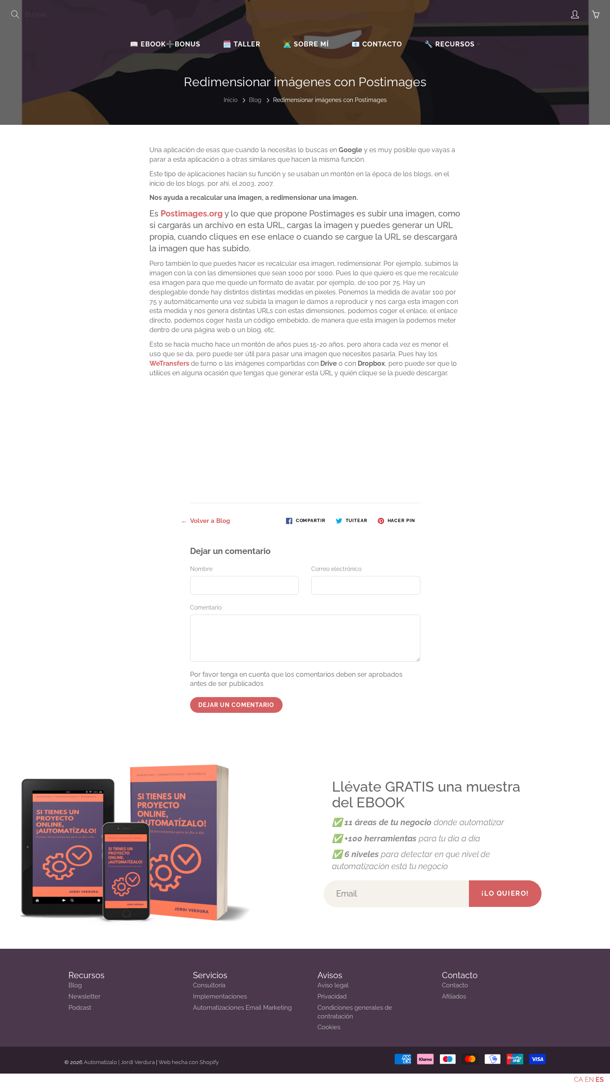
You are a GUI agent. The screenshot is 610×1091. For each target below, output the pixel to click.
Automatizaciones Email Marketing (242, 1007)
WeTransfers (169, 363)
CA (578, 1080)
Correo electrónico (336, 569)
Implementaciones (220, 996)
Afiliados (454, 996)
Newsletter (84, 996)
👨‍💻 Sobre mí (306, 44)
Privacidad (331, 996)
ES (599, 1080)
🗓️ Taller (242, 44)
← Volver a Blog (205, 521)
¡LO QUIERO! (505, 893)
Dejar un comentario (236, 705)
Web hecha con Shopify (189, 1062)
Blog (255, 100)
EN (589, 1080)
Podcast (79, 1007)
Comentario (206, 607)
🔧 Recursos (451, 44)
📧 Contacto (376, 44)
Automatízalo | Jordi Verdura (305, 14)
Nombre (201, 569)
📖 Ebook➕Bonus (165, 44)
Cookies (328, 1026)
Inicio (230, 100)
